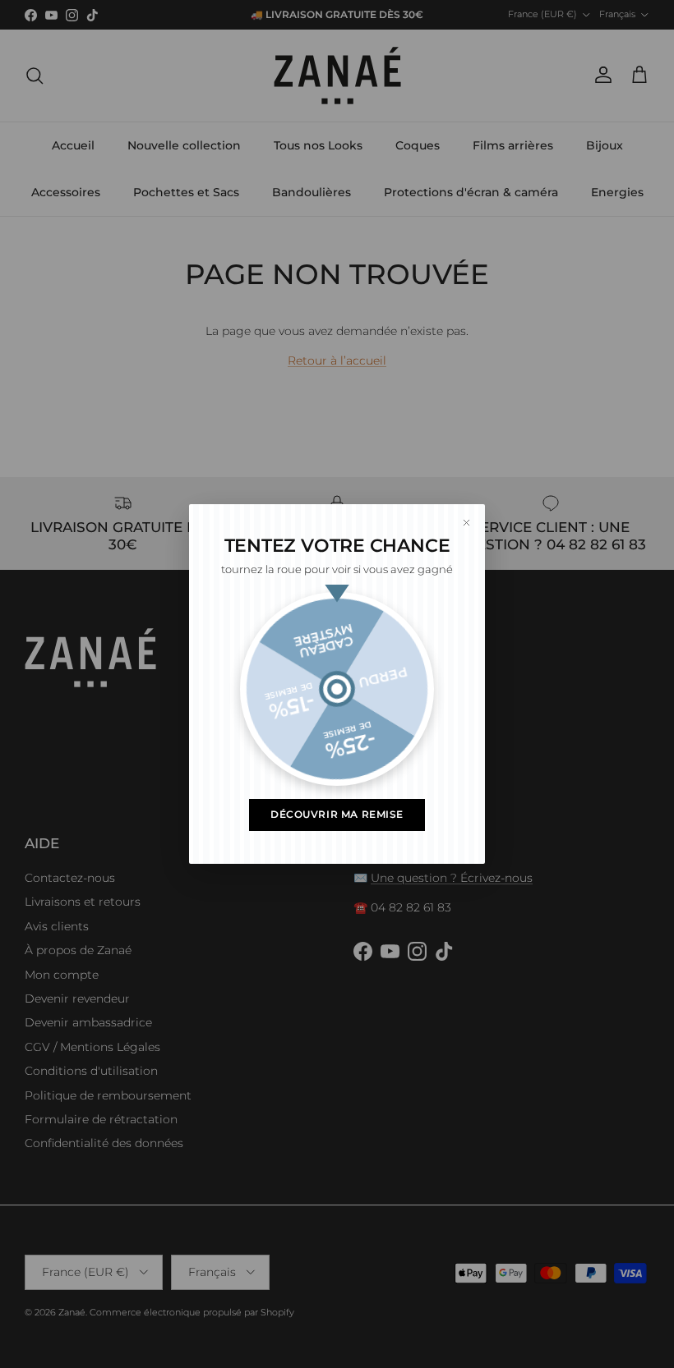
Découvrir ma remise (337, 814)
